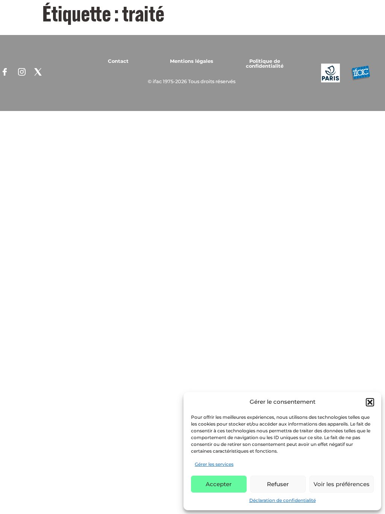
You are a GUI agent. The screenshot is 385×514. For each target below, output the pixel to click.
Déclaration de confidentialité (282, 500)
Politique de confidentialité (264, 63)
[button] (370, 402)
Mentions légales (191, 61)
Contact (118, 61)
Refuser (278, 484)
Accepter (219, 484)
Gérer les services (214, 464)
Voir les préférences (342, 484)
